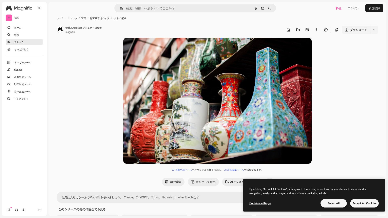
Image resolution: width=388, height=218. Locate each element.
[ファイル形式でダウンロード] (374, 30)
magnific (70, 32)
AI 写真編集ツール (234, 169)
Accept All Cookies (364, 203)
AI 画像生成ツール (182, 169)
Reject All (334, 203)
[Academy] (16, 210)
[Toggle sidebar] (39, 8)
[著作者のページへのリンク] (60, 30)
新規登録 (374, 8)
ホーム (60, 18)
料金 (339, 8)
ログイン (353, 8)
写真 (83, 18)
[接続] (9, 210)
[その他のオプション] (316, 30)
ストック (72, 18)
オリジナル (151, 45)
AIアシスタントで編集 (244, 182)
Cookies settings (260, 203)
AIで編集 (175, 182)
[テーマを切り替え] (23, 210)
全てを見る (99, 209)
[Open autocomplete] (120, 8)
